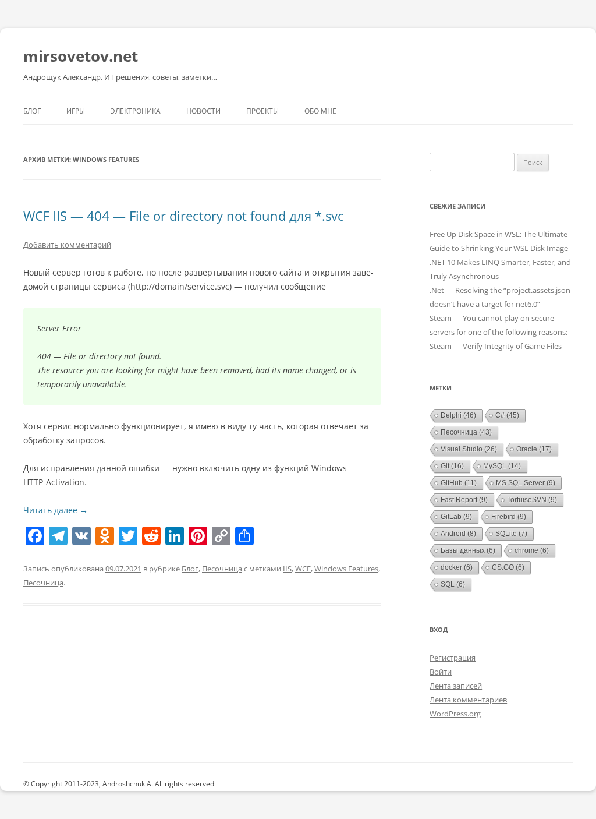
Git (452, 466)
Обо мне (320, 111)
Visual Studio (469, 449)
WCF (303, 568)
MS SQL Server (525, 483)
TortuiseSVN (532, 500)
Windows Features (346, 568)
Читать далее (55, 510)
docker (457, 567)
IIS (287, 568)
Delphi (458, 415)
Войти (441, 671)
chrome (532, 550)
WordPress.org (455, 713)
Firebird (508, 517)
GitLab (456, 517)
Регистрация (453, 657)
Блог (32, 111)
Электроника (136, 111)
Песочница (222, 568)
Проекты (262, 111)
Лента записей (456, 685)
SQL (453, 584)
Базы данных (468, 550)
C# (507, 415)
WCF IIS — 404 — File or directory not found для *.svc (183, 215)
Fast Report (464, 500)
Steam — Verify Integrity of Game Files (496, 346)
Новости (203, 111)
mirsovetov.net (80, 55)
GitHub (459, 483)
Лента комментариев (468, 699)
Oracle (534, 449)
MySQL (502, 466)
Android (458, 533)
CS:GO (508, 567)
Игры (75, 111)
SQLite (511, 533)
